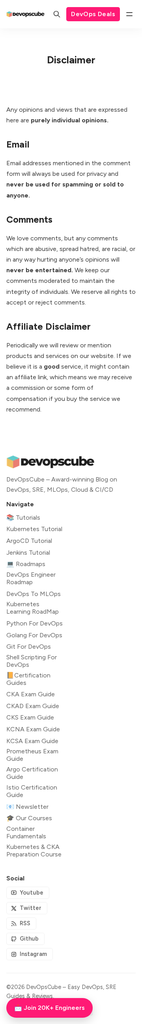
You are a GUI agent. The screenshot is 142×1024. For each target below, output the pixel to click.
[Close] (119, 452)
